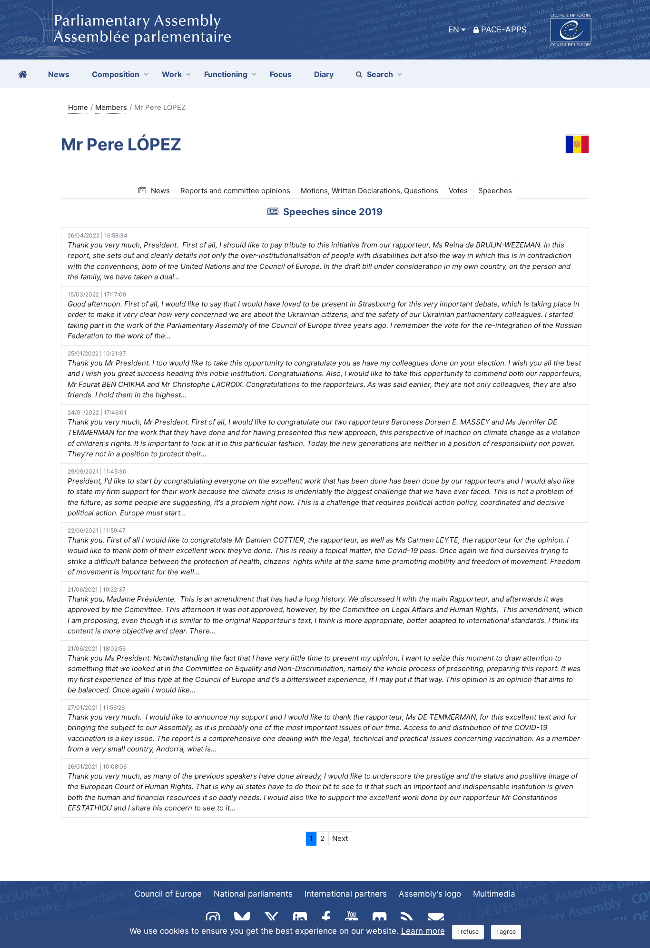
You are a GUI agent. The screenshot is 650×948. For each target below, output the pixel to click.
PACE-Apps (504, 29)
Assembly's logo (430, 894)
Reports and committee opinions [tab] (235, 190)
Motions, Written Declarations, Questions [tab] (369, 190)
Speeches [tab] (495, 190)
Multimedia (494, 894)
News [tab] (160, 190)
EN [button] (453, 29)
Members (111, 107)
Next (340, 838)
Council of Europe (168, 894)
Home (78, 107)
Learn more (423, 931)
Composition (115, 74)
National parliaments (253, 894)
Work (172, 74)
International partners (346, 894)
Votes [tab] (458, 190)
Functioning (225, 74)
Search (380, 74)
